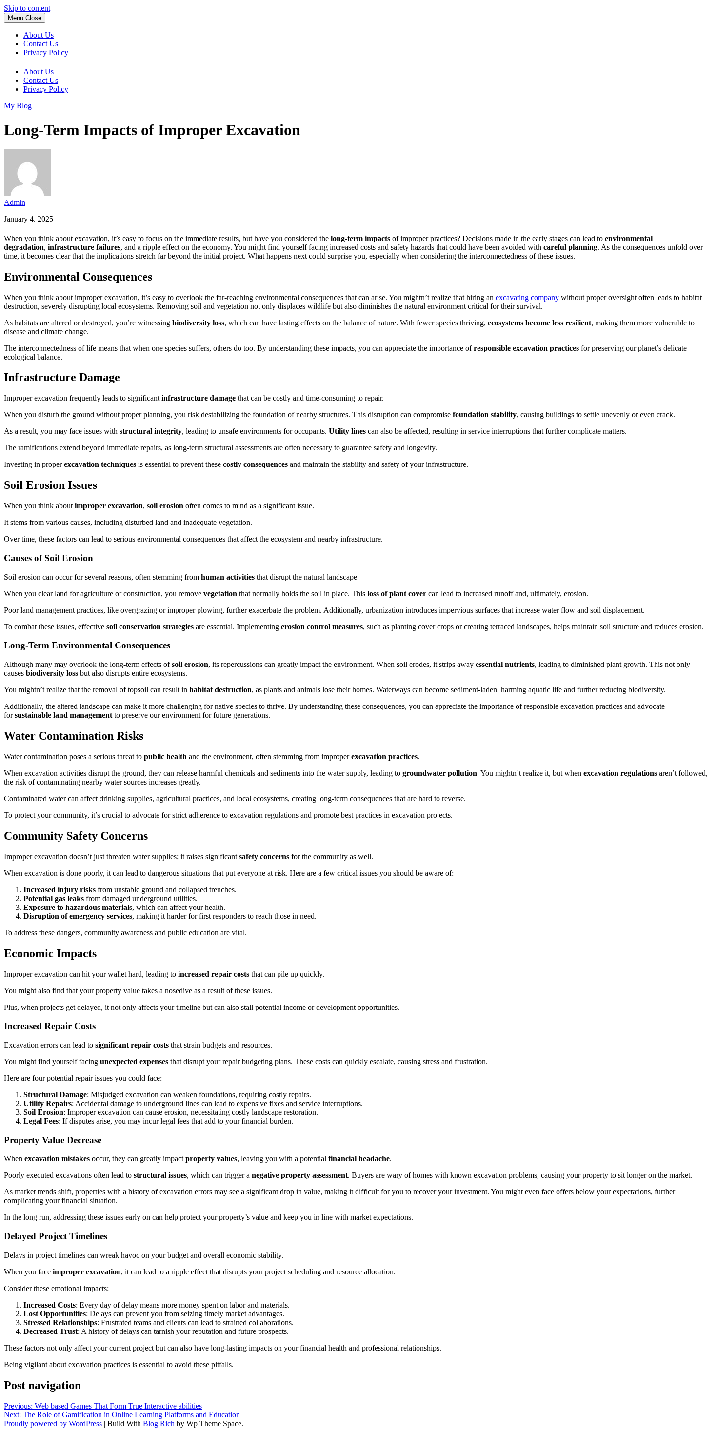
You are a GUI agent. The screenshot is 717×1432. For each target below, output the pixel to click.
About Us (38, 35)
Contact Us (40, 44)
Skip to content (27, 8)
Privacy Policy (45, 52)
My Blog (18, 105)
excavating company (527, 297)
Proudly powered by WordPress (54, 1423)
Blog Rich (159, 1423)
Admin (14, 202)
